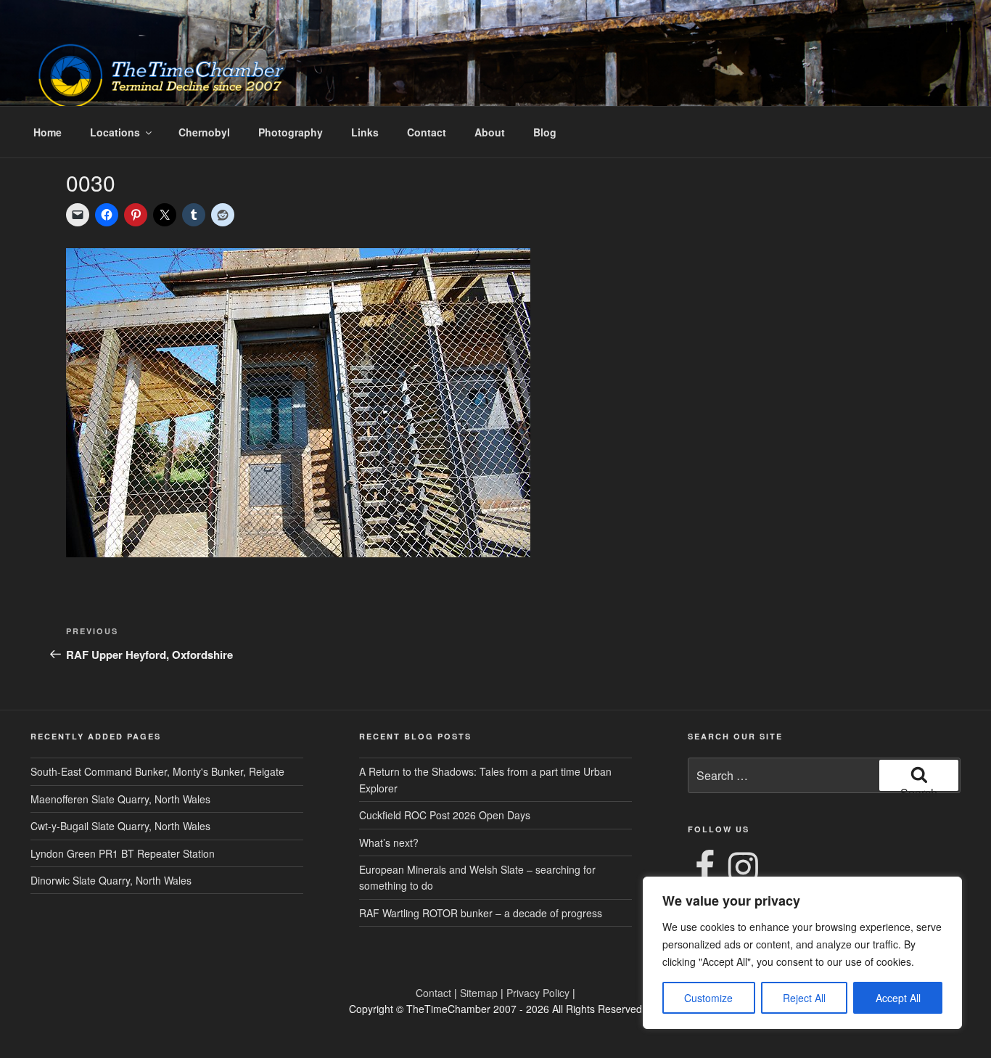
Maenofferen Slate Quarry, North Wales (120, 799)
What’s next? (389, 842)
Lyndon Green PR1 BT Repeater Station (122, 853)
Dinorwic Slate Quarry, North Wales (111, 880)
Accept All (898, 998)
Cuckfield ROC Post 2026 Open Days (444, 815)
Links (365, 132)
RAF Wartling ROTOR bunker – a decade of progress (480, 913)
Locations (115, 132)
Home (47, 132)
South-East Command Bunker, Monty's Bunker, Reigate (157, 771)
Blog (544, 132)
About (489, 132)
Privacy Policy (537, 992)
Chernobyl (204, 132)
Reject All (804, 998)
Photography (290, 132)
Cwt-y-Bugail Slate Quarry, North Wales (120, 826)
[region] (802, 953)
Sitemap (479, 992)
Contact (426, 132)
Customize (708, 998)
